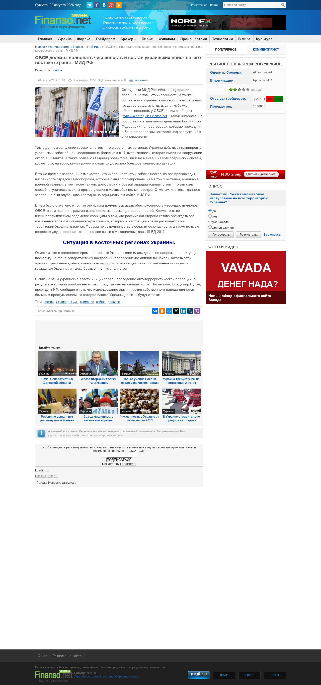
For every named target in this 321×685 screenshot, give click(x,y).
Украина (64, 39)
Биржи (147, 39)
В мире (244, 39)
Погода (41, 482)
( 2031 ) (259, 99)
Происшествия (193, 39)
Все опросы (272, 234)
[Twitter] (90, 5)
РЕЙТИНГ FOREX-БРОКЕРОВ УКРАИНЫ (245, 64)
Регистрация (199, 5)
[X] (176, 311)
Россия (49, 302)
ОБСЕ (73, 302)
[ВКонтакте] (104, 5)
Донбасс (114, 302)
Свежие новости (46, 476)
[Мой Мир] (169, 311)
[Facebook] (97, 5)
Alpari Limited (262, 72)
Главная (45, 39)
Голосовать (221, 234)
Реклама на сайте (67, 656)
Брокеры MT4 (262, 80)
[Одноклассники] (162, 311)
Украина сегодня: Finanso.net (145, 116)
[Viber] (197, 311)
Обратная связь (126, 676)
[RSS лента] (119, 5)
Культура (264, 39)
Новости (54, 482)
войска (101, 302)
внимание (87, 302)
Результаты (249, 234)
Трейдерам (105, 39)
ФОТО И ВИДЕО (223, 247)
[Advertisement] (119, 332)
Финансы (167, 39)
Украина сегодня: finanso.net (94, 676)
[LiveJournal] (190, 311)
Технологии (222, 39)
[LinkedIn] (183, 311)
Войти (214, 5)
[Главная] (63, 28)
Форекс (83, 39)
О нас (42, 656)
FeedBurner (128, 464)
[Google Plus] (111, 5)
